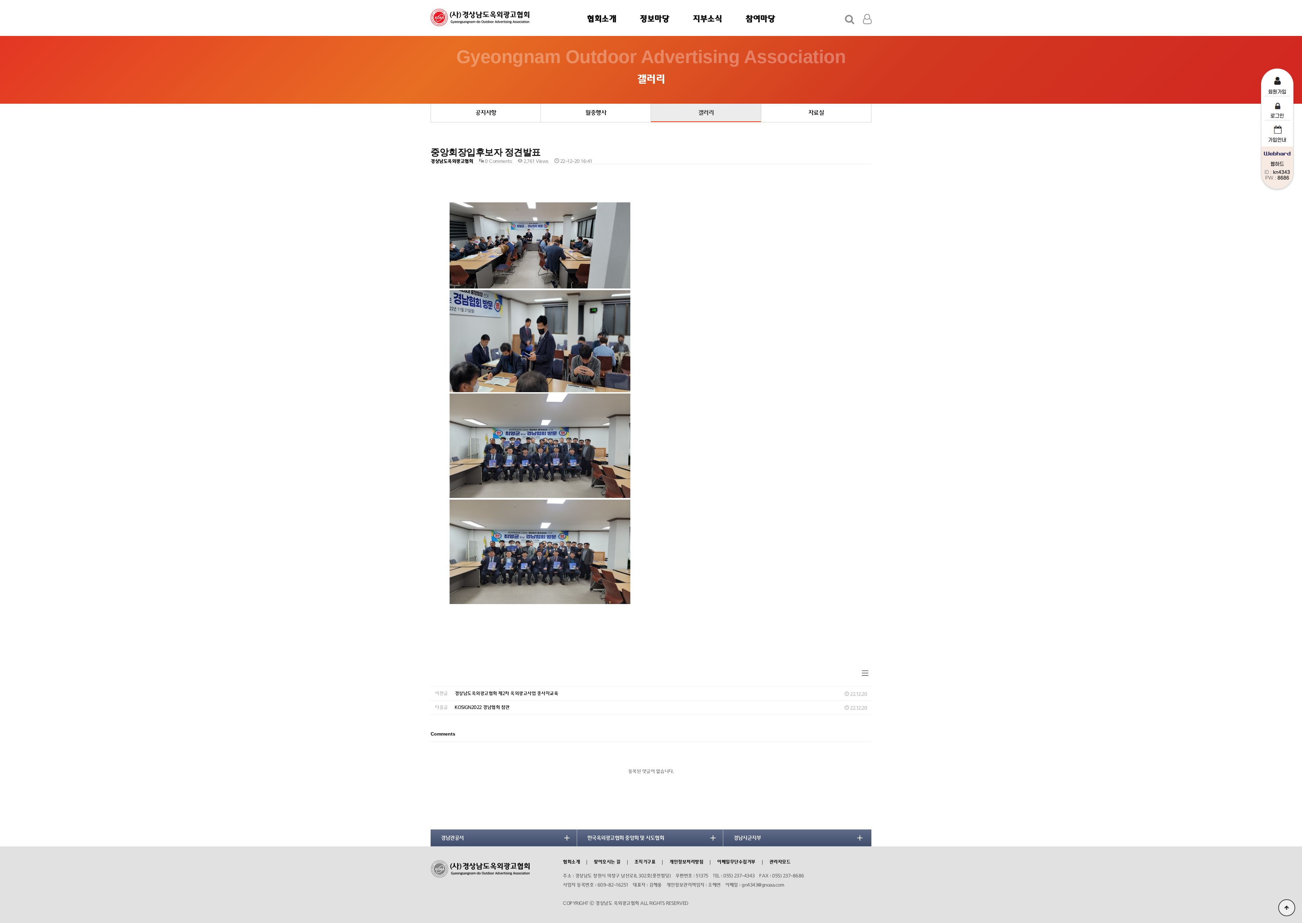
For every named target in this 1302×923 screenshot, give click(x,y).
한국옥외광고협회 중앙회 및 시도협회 (625, 838)
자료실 (816, 113)
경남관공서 (452, 838)
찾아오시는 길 (607, 862)
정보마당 (654, 19)
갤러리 (706, 113)
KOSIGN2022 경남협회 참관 (482, 707)
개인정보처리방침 (686, 862)
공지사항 (485, 113)
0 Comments (498, 161)
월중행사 (595, 113)
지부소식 (707, 19)
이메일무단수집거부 (736, 862)
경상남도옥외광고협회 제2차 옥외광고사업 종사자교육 (506, 693)
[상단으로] (1286, 907)
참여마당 (760, 19)
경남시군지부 (747, 838)
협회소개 (601, 19)
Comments (443, 734)
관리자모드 (780, 862)
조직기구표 (645, 862)
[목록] (865, 674)
